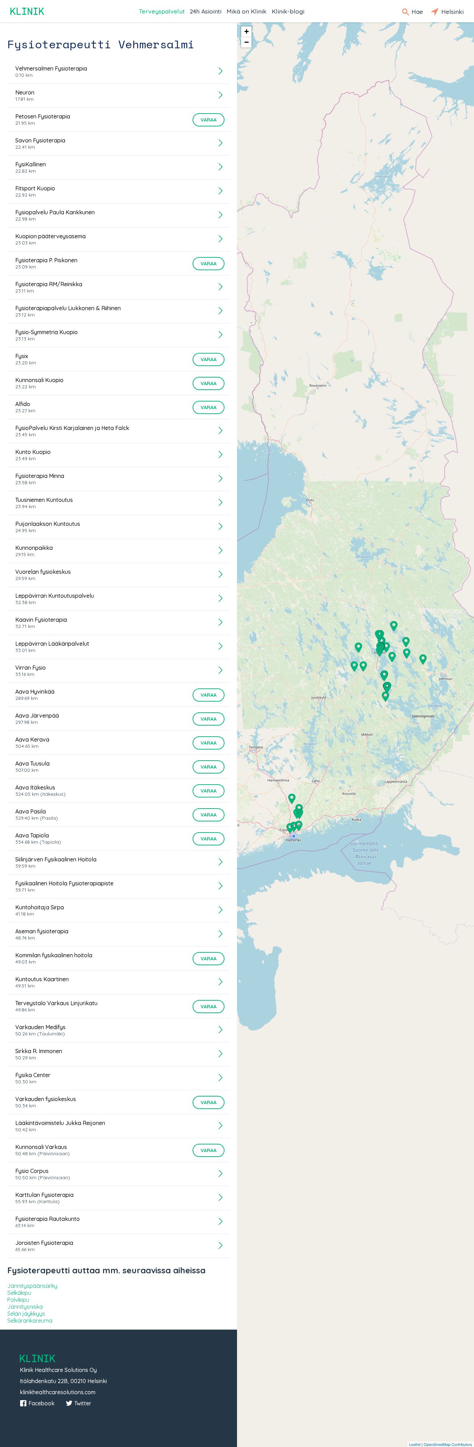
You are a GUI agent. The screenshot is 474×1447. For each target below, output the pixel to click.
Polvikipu (18, 1299)
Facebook (41, 1403)
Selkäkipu (19, 1292)
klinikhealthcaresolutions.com (57, 1392)
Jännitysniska (25, 1306)
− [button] (246, 42)
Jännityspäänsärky (32, 1285)
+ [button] (246, 31)
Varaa (209, 120)
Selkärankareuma (29, 1320)
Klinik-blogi (288, 11)
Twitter (82, 1403)
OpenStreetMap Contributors (448, 1444)
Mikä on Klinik (246, 11)
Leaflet (415, 1444)
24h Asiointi (205, 11)
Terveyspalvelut (162, 11)
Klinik (27, 11)
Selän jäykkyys (26, 1313)
